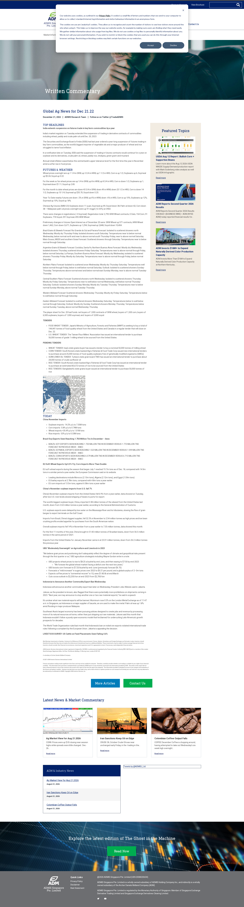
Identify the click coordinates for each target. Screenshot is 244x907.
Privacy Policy (76, 881)
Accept (150, 45)
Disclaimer (75, 885)
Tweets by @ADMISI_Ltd (135, 766)
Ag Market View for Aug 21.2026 (63, 738)
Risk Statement (77, 888)
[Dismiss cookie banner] (183, 10)
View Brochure (197, 5)
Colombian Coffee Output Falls (170, 738)
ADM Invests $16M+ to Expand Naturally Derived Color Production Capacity (174, 251)
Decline (173, 45)
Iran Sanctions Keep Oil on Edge (117, 738)
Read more (161, 178)
